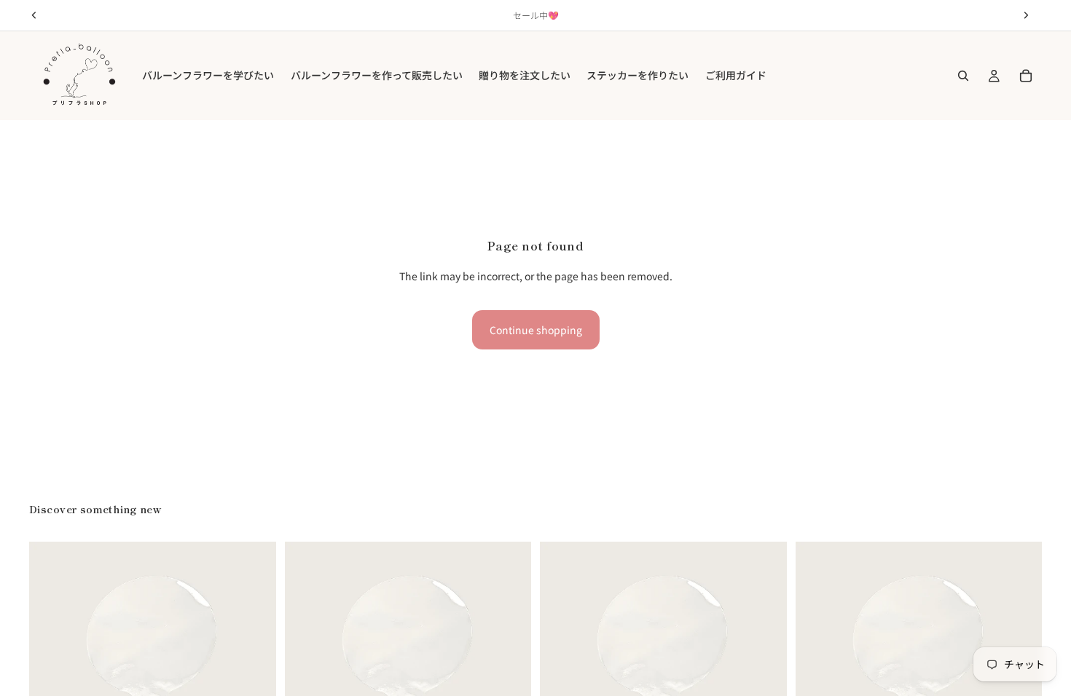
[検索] (963, 76)
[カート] (1026, 76)
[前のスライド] (51, 665)
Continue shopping (536, 330)
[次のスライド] (254, 665)
